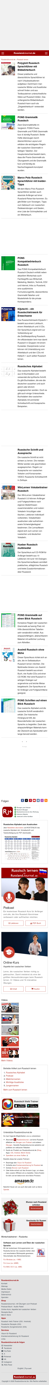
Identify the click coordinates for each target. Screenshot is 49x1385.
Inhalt (14, 988)
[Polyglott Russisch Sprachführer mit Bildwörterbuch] (8, 67)
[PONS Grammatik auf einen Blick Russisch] (8, 620)
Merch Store (25, 1152)
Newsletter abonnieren (15, 827)
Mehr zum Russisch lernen (15, 1089)
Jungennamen (12, 1085)
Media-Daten (6, 1289)
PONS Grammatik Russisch (28, 118)
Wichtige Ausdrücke (15, 1082)
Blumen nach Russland (20, 1168)
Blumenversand (36, 1208)
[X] (26, 800)
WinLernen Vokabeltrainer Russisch (32, 488)
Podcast (9, 1075)
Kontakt (4, 1283)
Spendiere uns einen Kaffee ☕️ (17, 1155)
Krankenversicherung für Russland (28, 1165)
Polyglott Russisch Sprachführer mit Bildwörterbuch (28, 66)
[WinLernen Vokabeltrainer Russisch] (8, 492)
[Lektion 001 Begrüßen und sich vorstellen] (10, 1052)
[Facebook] (22, 800)
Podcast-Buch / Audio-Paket (12, 1306)
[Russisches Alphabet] (8, 371)
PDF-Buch (36, 923)
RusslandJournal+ (23, 1139)
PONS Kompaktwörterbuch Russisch (29, 261)
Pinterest (7, 1356)
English (20, 1368)
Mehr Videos (7, 1060)
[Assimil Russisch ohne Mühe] (8, 654)
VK (4, 1359)
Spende (6, 1189)
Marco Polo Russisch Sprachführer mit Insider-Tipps (32, 181)
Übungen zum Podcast (24, 1142)
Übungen (9, 1145)
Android (17, 1152)
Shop (39, 1150)
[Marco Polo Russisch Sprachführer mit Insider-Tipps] (8, 182)
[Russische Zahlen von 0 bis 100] (10, 1007)
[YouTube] (34, 800)
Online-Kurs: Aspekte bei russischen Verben (18, 1309)
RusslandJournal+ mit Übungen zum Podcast (19, 1303)
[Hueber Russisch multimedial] (8, 549)
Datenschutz (6, 1294)
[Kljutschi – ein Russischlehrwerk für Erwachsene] (8, 313)
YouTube (7, 1351)
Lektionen (14, 923)
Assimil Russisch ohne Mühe (31, 651)
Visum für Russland (24, 1162)
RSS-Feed (7, 1364)
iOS (12, 1152)
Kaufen (36, 988)
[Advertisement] (24, 25)
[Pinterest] (30, 800)
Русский (28, 1368)
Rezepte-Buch (7, 1312)
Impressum (5, 1291)
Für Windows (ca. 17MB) (12, 1259)
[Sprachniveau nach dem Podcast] (10, 1041)
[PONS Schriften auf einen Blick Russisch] (8, 705)
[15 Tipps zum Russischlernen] (10, 1029)
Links (3, 1339)
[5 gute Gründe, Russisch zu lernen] (10, 1018)
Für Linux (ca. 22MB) (10, 1263)
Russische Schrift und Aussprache (30, 451)
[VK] (38, 800)
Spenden (4, 1297)
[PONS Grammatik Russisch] (8, 122)
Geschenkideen (36, 1224)
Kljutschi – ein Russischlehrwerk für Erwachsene (30, 312)
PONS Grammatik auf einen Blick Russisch (30, 616)
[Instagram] (42, 800)
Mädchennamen (13, 1079)
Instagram (7, 1362)
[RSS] (46, 800)
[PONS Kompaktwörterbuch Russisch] (8, 262)
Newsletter (7, 1345)
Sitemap (4, 1286)
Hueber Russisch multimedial (28, 546)
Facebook (7, 1348)
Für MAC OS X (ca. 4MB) (12, 1267)
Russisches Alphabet (30, 366)
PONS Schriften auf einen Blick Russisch (32, 701)
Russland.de (24, 53)
